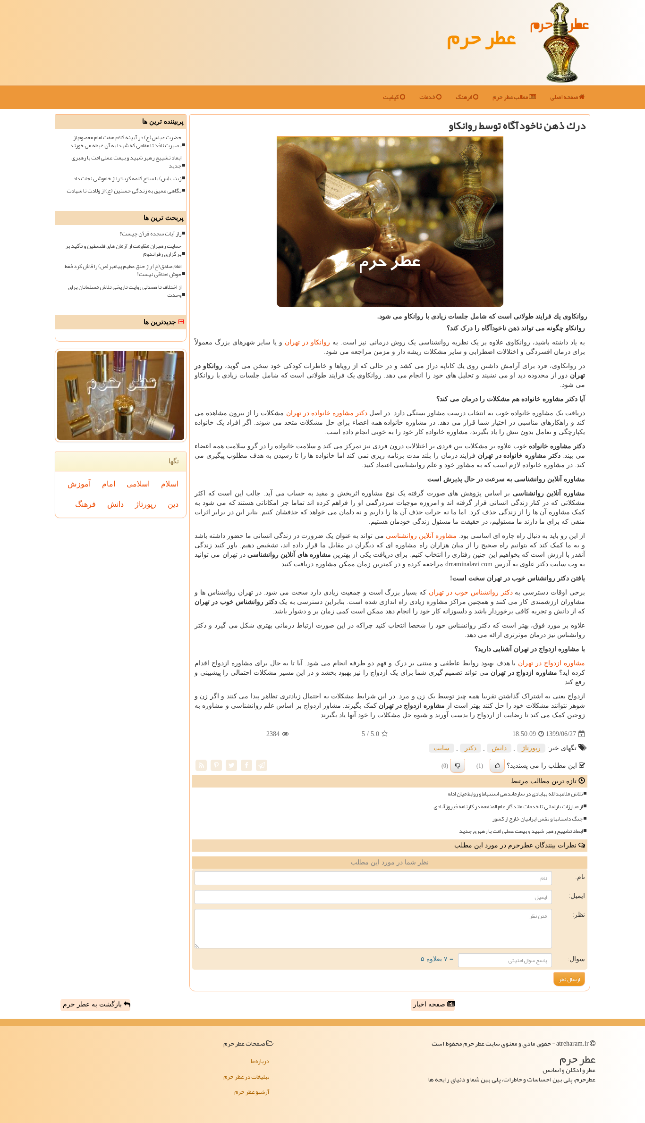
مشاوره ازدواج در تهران (551, 663)
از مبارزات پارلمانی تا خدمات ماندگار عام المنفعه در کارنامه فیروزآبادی (508, 806)
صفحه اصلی (564, 97)
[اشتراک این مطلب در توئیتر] (231, 765)
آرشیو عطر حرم (251, 1092)
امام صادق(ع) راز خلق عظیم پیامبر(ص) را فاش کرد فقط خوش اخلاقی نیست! (123, 270)
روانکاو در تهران (307, 342)
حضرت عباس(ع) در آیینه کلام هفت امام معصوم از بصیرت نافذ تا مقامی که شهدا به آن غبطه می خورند (125, 141)
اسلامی (138, 484)
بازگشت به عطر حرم (93, 1004)
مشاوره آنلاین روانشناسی (421, 535)
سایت (441, 748)
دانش (499, 748)
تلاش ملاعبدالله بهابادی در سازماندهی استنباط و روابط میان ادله (515, 793)
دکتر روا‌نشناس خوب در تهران (471, 592)
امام (108, 484)
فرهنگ (464, 97)
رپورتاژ (531, 748)
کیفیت (391, 97)
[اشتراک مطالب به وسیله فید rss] (201, 765)
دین (173, 504)
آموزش (79, 484)
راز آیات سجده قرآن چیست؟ (150, 233)
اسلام (169, 484)
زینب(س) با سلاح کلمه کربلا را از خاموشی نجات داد (127, 178)
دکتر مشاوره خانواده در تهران (326, 413)
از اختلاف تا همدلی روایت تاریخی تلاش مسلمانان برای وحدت (124, 291)
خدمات (427, 97)
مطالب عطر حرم (510, 97)
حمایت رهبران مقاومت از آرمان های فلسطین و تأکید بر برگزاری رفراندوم (123, 250)
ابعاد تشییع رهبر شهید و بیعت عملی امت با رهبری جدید (521, 831)
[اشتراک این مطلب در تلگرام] (261, 765)
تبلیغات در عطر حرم (246, 1077)
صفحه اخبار (430, 1004)
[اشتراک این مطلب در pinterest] (216, 765)
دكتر (470, 748)
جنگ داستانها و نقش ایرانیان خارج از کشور (537, 818)
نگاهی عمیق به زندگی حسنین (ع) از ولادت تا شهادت (124, 190)
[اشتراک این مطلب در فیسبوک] (246, 765)
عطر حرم (481, 37)
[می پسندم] (497, 766)
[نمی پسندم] (457, 766)
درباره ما (260, 1061)
